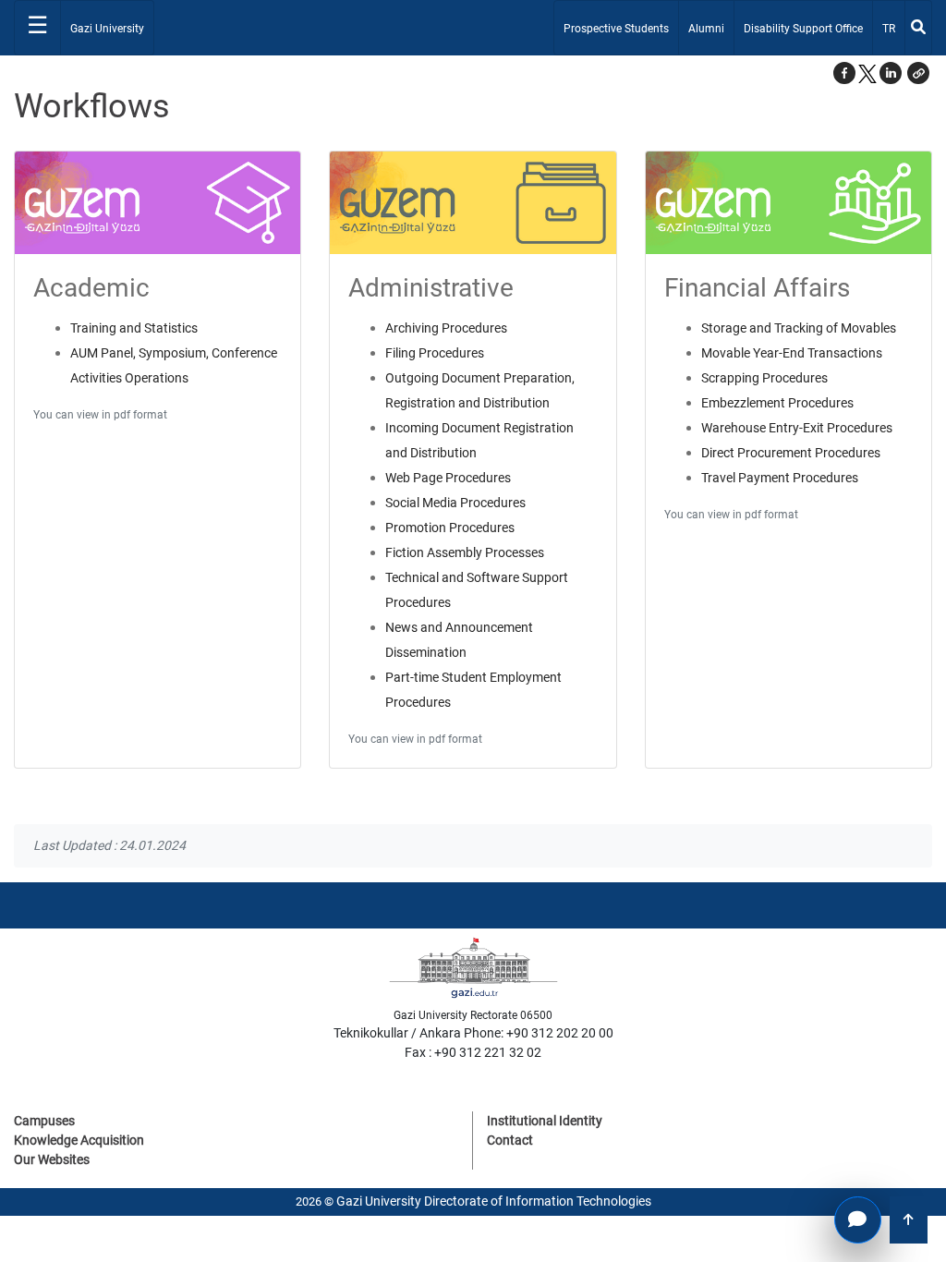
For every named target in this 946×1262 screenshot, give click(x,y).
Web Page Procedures (448, 477)
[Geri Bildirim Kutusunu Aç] (857, 1220)
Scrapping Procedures (764, 377)
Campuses (44, 1120)
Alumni (706, 28)
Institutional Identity (544, 1120)
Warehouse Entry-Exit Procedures (796, 427)
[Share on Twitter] (867, 73)
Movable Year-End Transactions (791, 353)
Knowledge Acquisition (79, 1140)
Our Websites (52, 1159)
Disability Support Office (803, 28)
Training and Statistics (134, 328)
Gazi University (107, 28)
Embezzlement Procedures (777, 402)
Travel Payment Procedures (779, 477)
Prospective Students (616, 28)
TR (892, 28)
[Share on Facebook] (844, 73)
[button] (918, 73)
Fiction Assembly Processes (464, 552)
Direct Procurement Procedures (790, 452)
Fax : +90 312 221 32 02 (473, 1052)
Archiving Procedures (446, 328)
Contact (510, 1140)
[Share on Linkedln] (890, 73)
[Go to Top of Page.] (909, 1220)
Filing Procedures (434, 353)
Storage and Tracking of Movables (798, 328)
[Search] (918, 28)
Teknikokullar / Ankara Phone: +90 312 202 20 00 (473, 1032)
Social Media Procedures (455, 502)
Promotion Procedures (450, 527)
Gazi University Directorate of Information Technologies (493, 1201)
